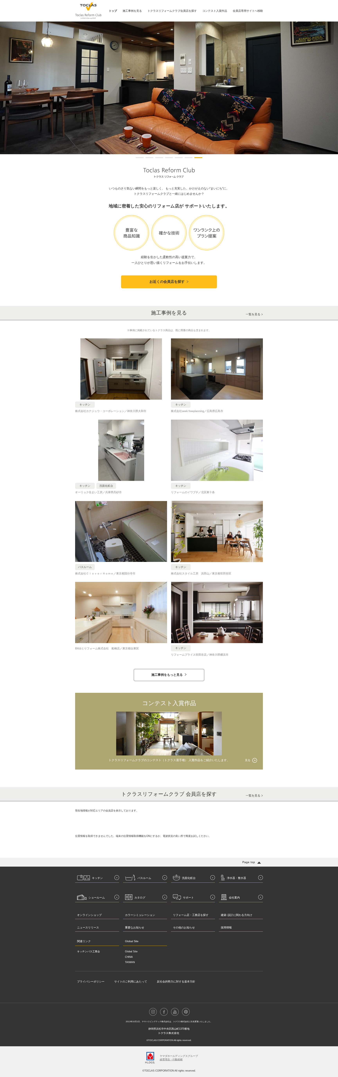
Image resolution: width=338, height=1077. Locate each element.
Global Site (131, 951)
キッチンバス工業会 (88, 951)
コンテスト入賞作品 (214, 10)
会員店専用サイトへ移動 (248, 10)
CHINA (129, 956)
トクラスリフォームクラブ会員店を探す (172, 10)
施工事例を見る (132, 10)
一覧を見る (253, 314)
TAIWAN (130, 962)
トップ (113, 10)
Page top (248, 862)
